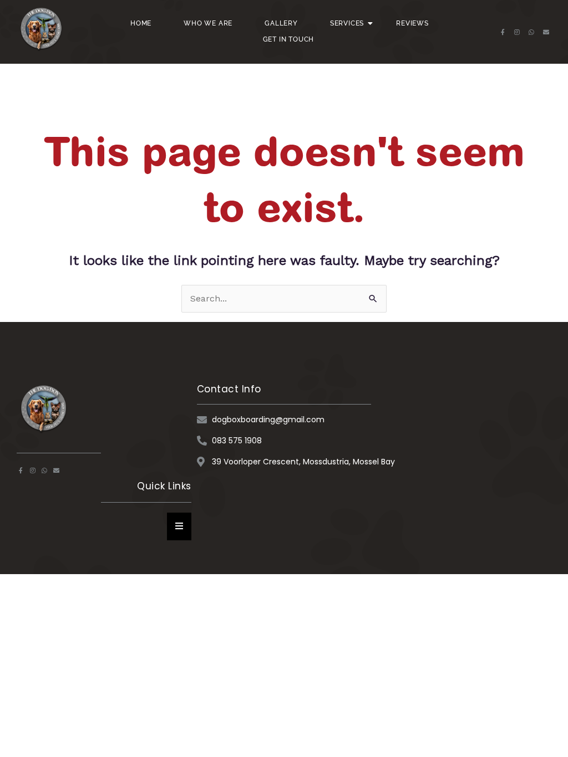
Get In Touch (289, 39)
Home (140, 23)
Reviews (412, 23)
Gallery (281, 23)
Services (347, 23)
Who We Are (208, 23)
